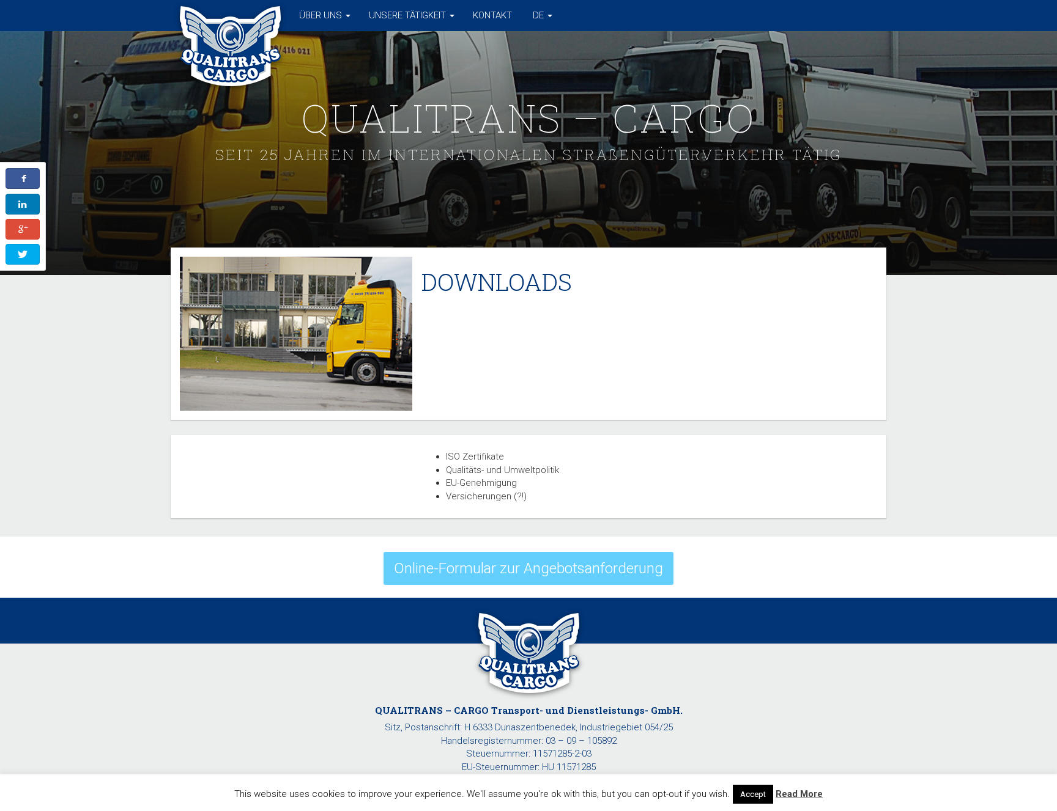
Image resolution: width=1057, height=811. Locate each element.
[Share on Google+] (23, 229)
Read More (799, 793)
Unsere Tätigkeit (408, 15)
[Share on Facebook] (23, 178)
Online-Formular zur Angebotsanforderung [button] (528, 568)
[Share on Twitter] (23, 254)
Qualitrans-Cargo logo (230, 15)
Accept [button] (753, 794)
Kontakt (492, 15)
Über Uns (321, 15)
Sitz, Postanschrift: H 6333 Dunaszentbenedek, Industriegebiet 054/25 (529, 727)
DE (538, 15)
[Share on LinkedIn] (23, 204)
